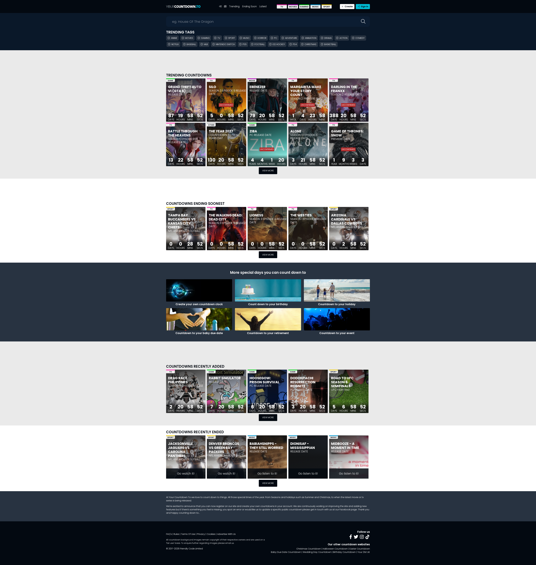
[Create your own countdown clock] (199, 290)
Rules (176, 534)
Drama (328, 38)
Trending (234, 6)
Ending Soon (249, 6)
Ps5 (245, 44)
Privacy (201, 534)
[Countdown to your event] (337, 319)
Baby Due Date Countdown (286, 552)
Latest (263, 6)
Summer (309, 497)
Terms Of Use (188, 534)
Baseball (191, 44)
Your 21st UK (363, 552)
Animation (310, 38)
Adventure (291, 38)
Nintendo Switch (225, 44)
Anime (174, 38)
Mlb (206, 44)
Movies (293, 6)
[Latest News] (225, 6)
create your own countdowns (258, 506)
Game (170, 80)
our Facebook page (346, 509)
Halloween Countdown (335, 548)
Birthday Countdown (344, 552)
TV (281, 6)
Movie (252, 80)
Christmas (310, 44)
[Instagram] (361, 537)
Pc (275, 38)
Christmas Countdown (308, 548)
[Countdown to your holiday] (337, 290)
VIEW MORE (268, 170)
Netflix (175, 44)
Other (211, 125)
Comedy (360, 38)
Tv (218, 38)
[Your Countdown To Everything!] (183, 6)
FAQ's (169, 534)
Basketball (330, 44)
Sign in (364, 6)
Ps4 (295, 44)
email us (229, 543)
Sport (326, 6)
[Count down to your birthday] (268, 290)
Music (315, 6)
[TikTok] (367, 537)
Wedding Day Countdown (317, 552)
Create (348, 6)
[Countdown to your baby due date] (199, 319)
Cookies (211, 534)
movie (355, 497)
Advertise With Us (226, 534)
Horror (262, 38)
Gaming (304, 6)
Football (259, 44)
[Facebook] (351, 537)
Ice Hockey (279, 44)
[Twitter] (356, 537)
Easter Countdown (360, 548)
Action (343, 38)
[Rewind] (220, 6)
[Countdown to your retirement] (268, 319)
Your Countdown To (180, 497)
